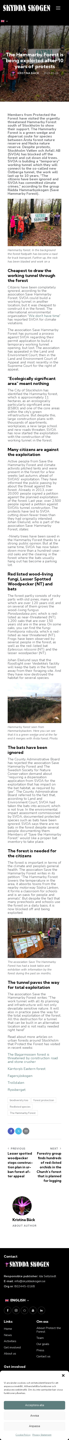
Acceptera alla (34, 1405)
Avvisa (34, 1416)
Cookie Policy (23, 1434)
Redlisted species (20, 1106)
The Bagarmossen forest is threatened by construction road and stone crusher (33, 1058)
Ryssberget (16, 1089)
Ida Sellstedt (47, 1276)
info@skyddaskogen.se (30, 1281)
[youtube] (33, 1310)
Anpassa (34, 1426)
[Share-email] (26, 1131)
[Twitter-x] (18, 1131)
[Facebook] (11, 1131)
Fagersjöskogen (20, 1076)
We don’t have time (44, 316)
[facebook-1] (8, 1310)
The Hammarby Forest (23, 1112)
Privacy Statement (42, 1434)
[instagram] (16, 1310)
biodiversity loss (19, 1100)
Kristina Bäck (23, 1219)
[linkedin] (41, 1310)
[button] (63, 1375)
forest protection (43, 1100)
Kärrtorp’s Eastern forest (27, 1068)
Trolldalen (16, 1082)
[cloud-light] (24, 1310)
